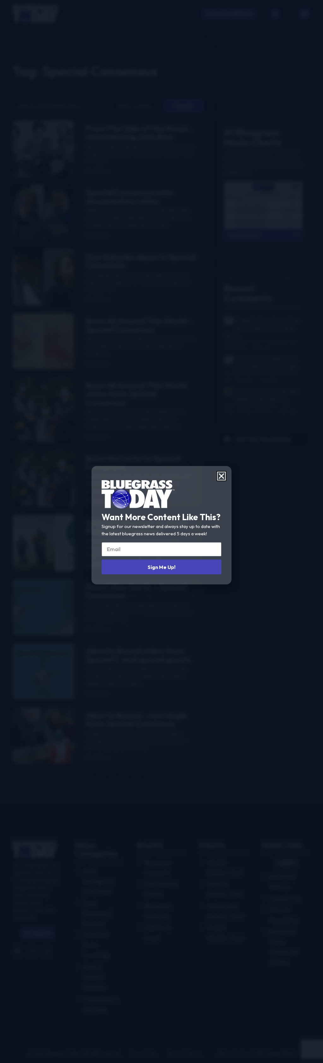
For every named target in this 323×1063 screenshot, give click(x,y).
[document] (161, 531)
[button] (221, 476)
